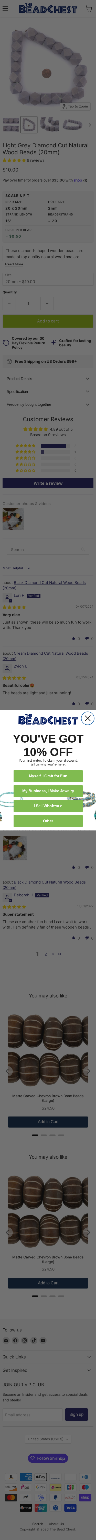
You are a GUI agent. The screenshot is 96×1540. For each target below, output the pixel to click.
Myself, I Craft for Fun (48, 776)
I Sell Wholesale (48, 806)
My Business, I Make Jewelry (48, 791)
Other (48, 820)
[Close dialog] (87, 718)
